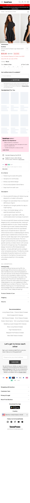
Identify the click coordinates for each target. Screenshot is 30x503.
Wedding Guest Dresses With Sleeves (15, 324)
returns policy (21, 159)
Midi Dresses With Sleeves (15, 315)
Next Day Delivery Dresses (11, 11)
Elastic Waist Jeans (7, 321)
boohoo (3, 46)
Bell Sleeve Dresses (8, 318)
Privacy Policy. (22, 372)
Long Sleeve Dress (7, 312)
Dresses (2, 11)
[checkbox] (2, 85)
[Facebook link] (15, 422)
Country (15, 411)
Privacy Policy (25, 86)
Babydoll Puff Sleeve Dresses (15, 332)
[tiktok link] (22, 422)
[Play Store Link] (15, 407)
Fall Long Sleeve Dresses (21, 321)
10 (16, 68)
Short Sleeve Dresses (21, 318)
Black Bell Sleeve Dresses (15, 335)
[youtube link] (19, 422)
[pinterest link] (11, 422)
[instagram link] (8, 422)
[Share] (28, 11)
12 (20, 68)
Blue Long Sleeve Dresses (15, 327)
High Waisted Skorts (15, 329)
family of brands (7, 369)
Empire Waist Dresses (21, 312)
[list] (15, 5)
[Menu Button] (2, 2)
